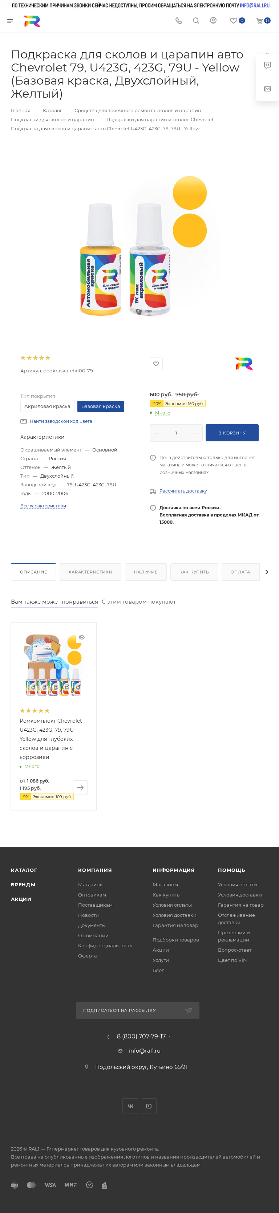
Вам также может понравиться (54, 601)
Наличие (146, 572)
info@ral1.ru (145, 1050)
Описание (33, 572)
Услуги (161, 960)
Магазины (91, 884)
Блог (158, 970)
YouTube (149, 1106)
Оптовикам (92, 895)
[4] (41, 358)
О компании (93, 935)
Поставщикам (95, 905)
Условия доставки (175, 915)
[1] (23, 358)
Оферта (87, 956)
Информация (174, 870)
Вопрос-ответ (234, 950)
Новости (88, 915)
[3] (35, 358)
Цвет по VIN (232, 960)
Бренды (23, 884)
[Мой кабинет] (213, 21)
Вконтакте (130, 1106)
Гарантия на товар (175, 925)
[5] (47, 358)
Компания (95, 870)
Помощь (231, 870)
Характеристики (90, 572)
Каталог (24, 870)
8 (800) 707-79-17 (141, 1037)
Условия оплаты (172, 905)
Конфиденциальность (105, 945)
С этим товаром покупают (139, 601)
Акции (21, 899)
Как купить (194, 572)
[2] (29, 358)
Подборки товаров (176, 940)
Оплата (240, 572)
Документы (92, 925)
